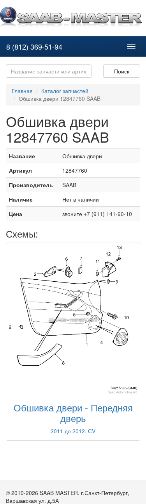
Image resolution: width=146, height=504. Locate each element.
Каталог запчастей (64, 91)
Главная (22, 91)
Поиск (121, 71)
